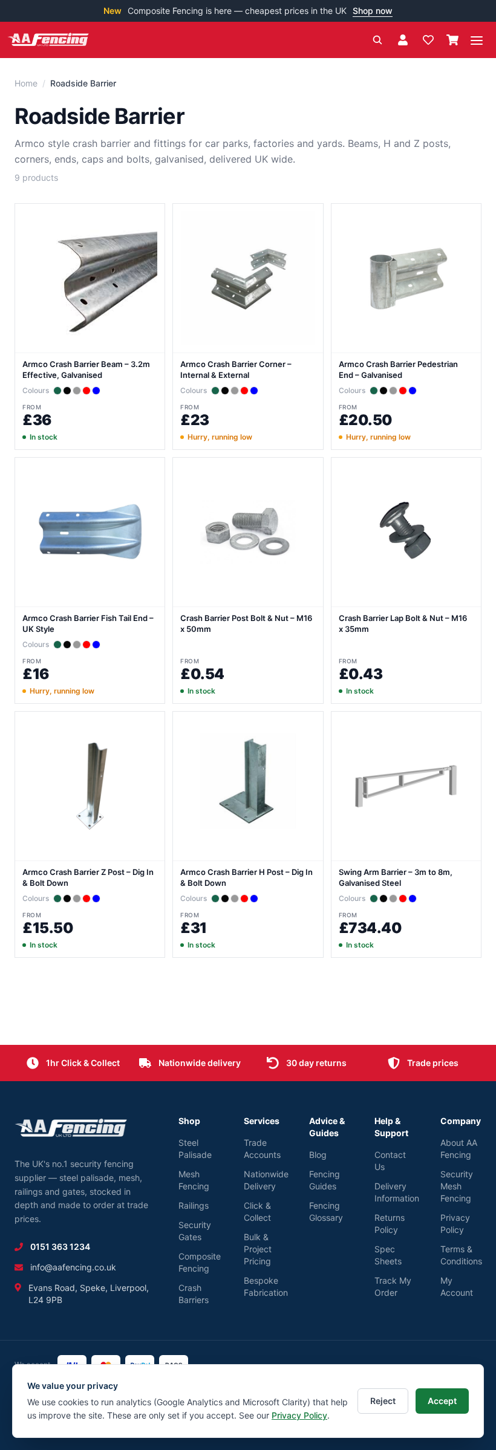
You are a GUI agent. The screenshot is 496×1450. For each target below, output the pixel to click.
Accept (442, 1401)
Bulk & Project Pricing (258, 1249)
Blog (318, 1154)
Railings (193, 1205)
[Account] (403, 40)
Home (26, 83)
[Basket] (452, 40)
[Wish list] (428, 40)
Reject (383, 1401)
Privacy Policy (299, 1415)
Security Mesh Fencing (456, 1186)
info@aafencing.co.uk (73, 1267)
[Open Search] (377, 40)
